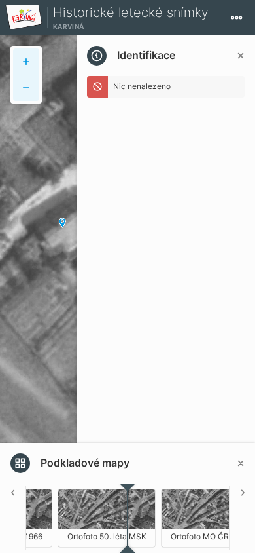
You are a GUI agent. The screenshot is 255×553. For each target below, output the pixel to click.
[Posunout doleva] (13, 518)
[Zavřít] (240, 55)
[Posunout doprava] (242, 518)
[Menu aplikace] (237, 17)
